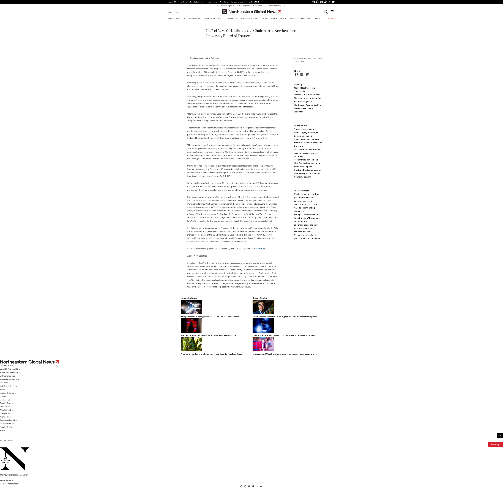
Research (331, 18)
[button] (326, 12)
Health (292, 18)
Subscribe (494, 445)
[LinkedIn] (301, 74)
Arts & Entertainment (249, 18)
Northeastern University (18, 474)
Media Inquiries (212, 2)
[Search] (500, 435)
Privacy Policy (6, 480)
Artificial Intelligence (278, 18)
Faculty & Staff (253, 2)
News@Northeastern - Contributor (309, 59)
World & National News (192, 18)
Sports (317, 18)
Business (264, 18)
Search (2, 430)
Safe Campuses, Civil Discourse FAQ (252, 6)
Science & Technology (213, 18)
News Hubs (5, 416)
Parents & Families (238, 2)
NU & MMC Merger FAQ (226, 6)
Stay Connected (6, 440)
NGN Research (7, 423)
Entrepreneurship (231, 18)
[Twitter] (307, 74)
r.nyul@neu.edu (259, 248)
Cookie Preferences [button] (9, 483)
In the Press (198, 2)
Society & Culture (304, 18)
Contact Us (173, 2)
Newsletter (224, 2)
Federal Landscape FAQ (277, 6)
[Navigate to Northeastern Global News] (251, 362)
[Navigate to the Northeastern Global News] (251, 12)
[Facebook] (296, 74)
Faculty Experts (186, 2)
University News (174, 18)
